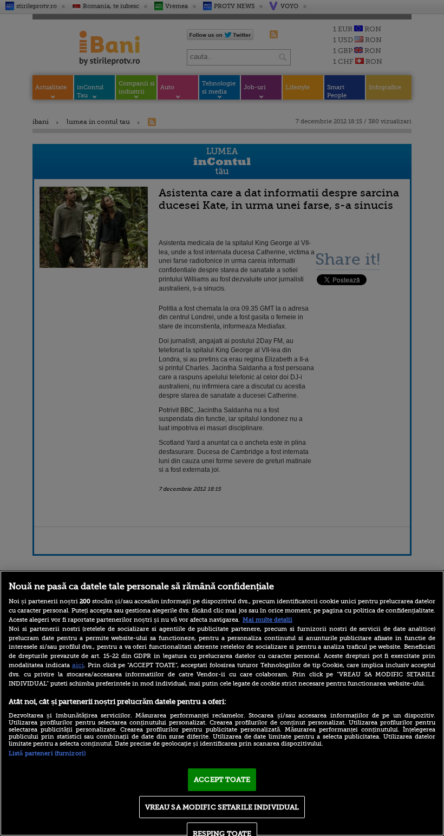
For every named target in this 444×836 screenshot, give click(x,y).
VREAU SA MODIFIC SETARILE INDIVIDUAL (222, 807)
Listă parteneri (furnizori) (47, 753)
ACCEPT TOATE (222, 779)
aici (78, 665)
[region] (222, 703)
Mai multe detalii (267, 619)
